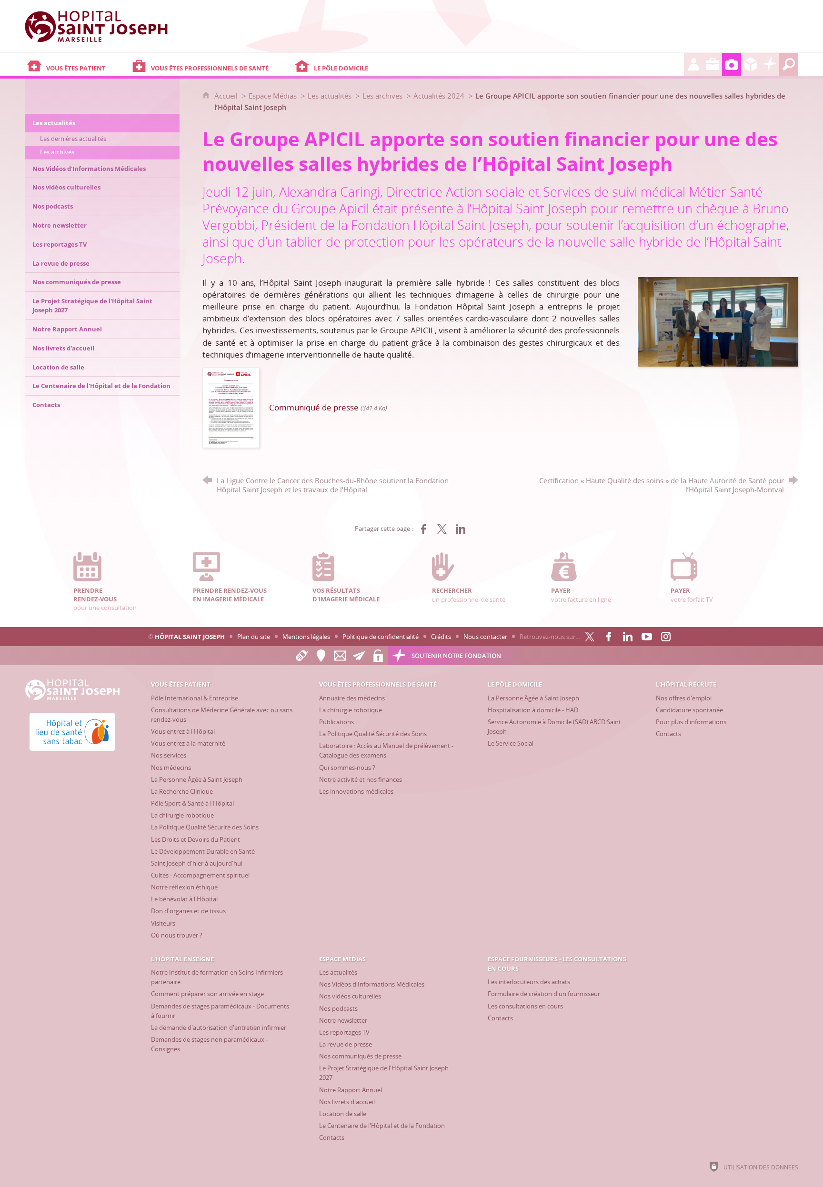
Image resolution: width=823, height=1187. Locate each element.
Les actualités (329, 95)
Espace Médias (273, 95)
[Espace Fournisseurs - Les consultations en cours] (750, 64)
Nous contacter (485, 636)
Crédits (441, 636)
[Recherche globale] (788, 64)
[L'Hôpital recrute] (693, 64)
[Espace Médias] (731, 64)
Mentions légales (306, 636)
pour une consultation (105, 599)
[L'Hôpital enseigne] (712, 64)
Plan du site (253, 636)
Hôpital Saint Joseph (190, 636)
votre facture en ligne (581, 594)
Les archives (382, 95)
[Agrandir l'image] (717, 321)
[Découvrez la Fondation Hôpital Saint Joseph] (769, 64)
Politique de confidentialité (380, 636)
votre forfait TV (692, 594)
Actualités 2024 (438, 95)
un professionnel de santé (468, 594)
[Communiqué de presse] (231, 406)
